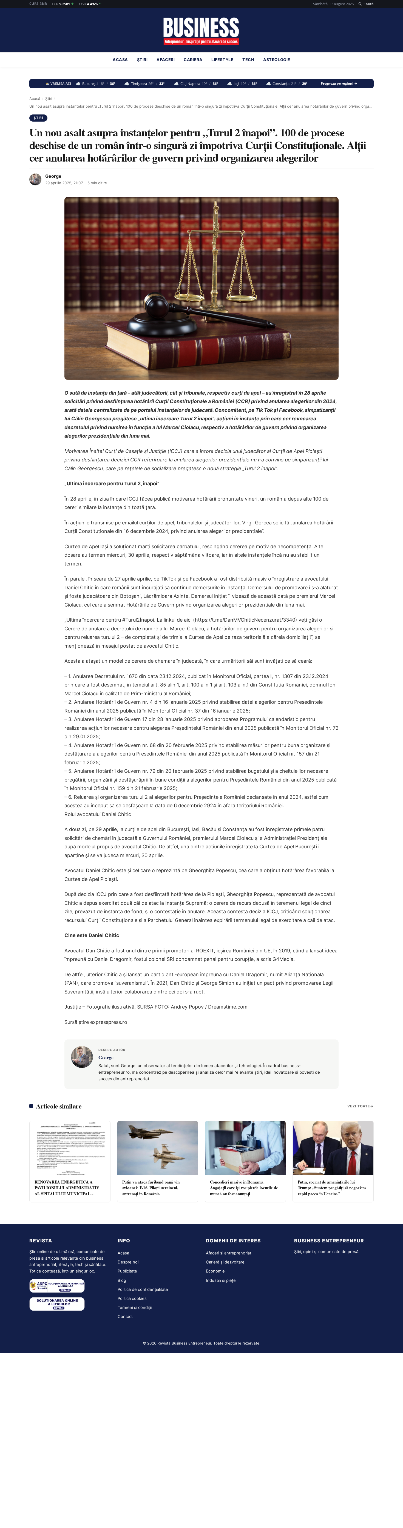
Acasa (120, 60)
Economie (215, 1271)
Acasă (34, 98)
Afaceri (166, 60)
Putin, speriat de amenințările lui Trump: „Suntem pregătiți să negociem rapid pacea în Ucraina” (332, 1188)
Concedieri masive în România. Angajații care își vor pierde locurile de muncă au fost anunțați (244, 1188)
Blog (122, 1280)
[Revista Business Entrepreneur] (201, 31)
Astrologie (276, 60)
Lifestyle (222, 60)
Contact (125, 1316)
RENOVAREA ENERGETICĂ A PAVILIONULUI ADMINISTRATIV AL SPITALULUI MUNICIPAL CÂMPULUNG (67, 1190)
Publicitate (127, 1271)
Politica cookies (132, 1298)
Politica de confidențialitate (143, 1289)
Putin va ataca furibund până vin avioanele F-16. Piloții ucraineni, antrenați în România (151, 1188)
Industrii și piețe (221, 1280)
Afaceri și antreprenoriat (228, 1253)
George (53, 176)
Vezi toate (358, 1106)
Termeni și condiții (135, 1307)
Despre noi (128, 1262)
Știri (142, 60)
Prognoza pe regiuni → (339, 83)
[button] (366, 4)
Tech (248, 60)
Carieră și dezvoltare (225, 1262)
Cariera (193, 60)
